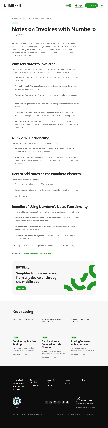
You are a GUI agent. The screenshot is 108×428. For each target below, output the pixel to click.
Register (67, 383)
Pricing (67, 380)
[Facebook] (46, 402)
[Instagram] (55, 402)
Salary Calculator (18, 383)
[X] (59, 402)
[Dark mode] (66, 5)
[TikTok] (67, 402)
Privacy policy (34, 385)
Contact (50, 385)
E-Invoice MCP (17, 389)
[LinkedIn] (50, 402)
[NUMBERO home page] (12, 5)
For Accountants (18, 386)
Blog (23, 18)
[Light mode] (69, 5)
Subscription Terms (51, 381)
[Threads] (63, 402)
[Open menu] (102, 5)
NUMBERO (15, 18)
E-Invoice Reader (18, 380)
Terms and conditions (33, 381)
